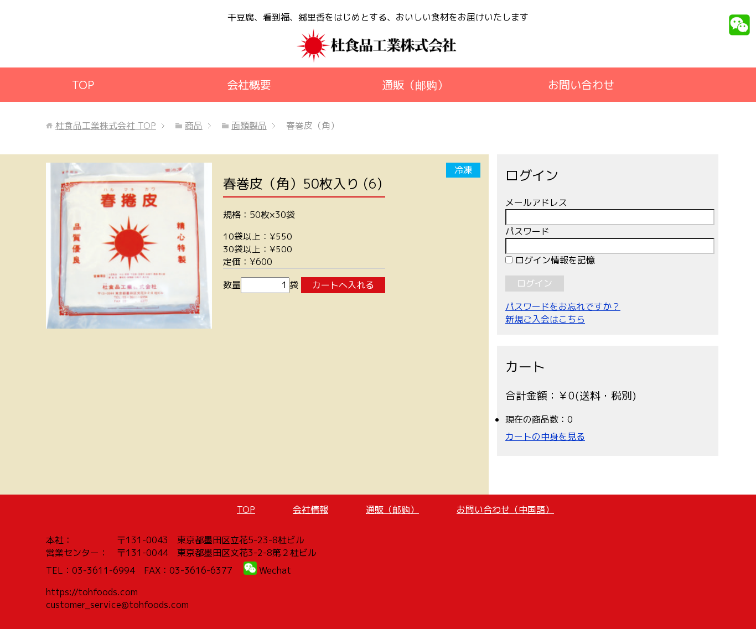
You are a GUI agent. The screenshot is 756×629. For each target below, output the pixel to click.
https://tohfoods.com (92, 592)
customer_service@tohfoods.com (117, 605)
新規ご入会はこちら (545, 319)
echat (279, 570)
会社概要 (249, 84)
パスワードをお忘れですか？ (562, 306)
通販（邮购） (415, 84)
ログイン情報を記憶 (553, 260)
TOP (83, 84)
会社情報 (310, 509)
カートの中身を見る (545, 436)
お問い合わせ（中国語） (505, 509)
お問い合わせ (581, 84)
